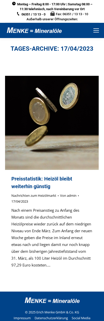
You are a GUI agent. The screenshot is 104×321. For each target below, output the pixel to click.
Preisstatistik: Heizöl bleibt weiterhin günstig (41, 182)
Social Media (81, 318)
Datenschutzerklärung (51, 318)
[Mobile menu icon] (96, 30)
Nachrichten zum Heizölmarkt (33, 195)
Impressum (22, 318)
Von (68, 195)
